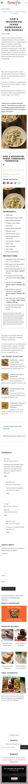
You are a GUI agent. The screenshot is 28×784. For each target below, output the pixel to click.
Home (3, 9)
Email (3, 581)
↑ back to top (14, 735)
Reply (5, 476)
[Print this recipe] (3, 164)
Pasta (7, 9)
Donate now (13, 761)
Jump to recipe (5, 33)
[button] (14, 768)
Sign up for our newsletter (14, 698)
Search (24, 747)
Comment (4, 553)
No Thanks (14, 780)
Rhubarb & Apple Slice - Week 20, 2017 (14, 436)
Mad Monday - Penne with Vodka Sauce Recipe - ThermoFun (17, 405)
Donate (14, 754)
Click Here (9, 261)
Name (3, 575)
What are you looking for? (14, 744)
